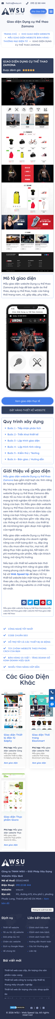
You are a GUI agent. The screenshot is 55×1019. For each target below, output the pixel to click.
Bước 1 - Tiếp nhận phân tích (24, 428)
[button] (50, 11)
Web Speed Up (20, 574)
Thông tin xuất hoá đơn (42, 910)
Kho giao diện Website (36, 34)
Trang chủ (10, 34)
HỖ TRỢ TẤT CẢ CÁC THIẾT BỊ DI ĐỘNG (29, 642)
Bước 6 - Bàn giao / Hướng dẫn (25, 459)
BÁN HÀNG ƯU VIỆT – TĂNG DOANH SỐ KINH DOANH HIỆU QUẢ (26, 659)
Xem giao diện (11, 763)
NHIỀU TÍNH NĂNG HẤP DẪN (23, 667)
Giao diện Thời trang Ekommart (41, 737)
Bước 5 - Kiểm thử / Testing (23, 453)
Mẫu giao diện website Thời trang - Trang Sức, (41, 750)
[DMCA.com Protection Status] (17, 1008)
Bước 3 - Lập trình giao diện (23, 440)
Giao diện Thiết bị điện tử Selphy (13, 737)
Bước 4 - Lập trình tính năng (23, 446)
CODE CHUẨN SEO (18, 635)
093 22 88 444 (23, 885)
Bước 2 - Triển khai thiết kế (22, 434)
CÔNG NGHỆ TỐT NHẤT (20, 629)
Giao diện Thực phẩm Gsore (13, 818)
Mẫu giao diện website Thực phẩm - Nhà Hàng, (13, 832)
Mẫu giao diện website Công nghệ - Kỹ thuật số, (13, 750)
